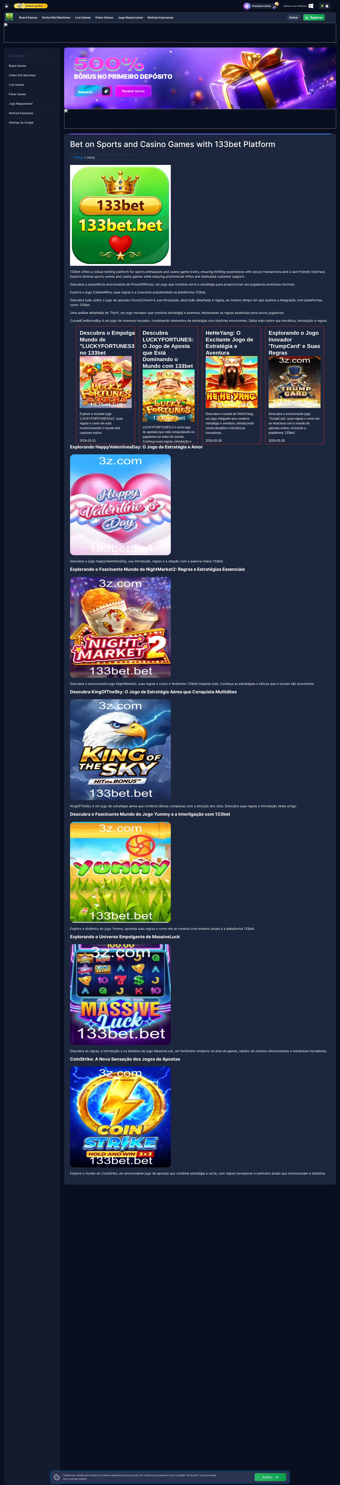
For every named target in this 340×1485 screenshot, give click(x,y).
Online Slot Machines (56, 17)
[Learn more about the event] (170, 32)
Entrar (293, 17)
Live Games (83, 17)
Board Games (28, 17)
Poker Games (104, 17)
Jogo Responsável (130, 17)
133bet (78, 157)
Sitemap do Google (21, 122)
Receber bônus (133, 91)
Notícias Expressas (160, 17)
